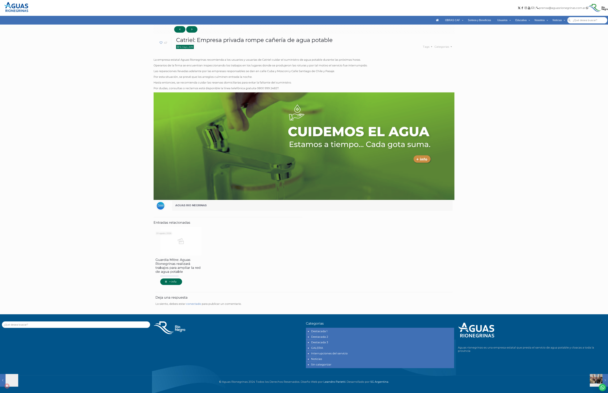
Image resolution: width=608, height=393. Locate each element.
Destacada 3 (319, 342)
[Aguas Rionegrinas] (16, 13)
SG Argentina (379, 381)
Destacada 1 (319, 331)
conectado (193, 303)
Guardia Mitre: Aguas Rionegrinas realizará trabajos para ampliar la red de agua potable (178, 266)
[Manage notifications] (7, 386)
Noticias (316, 359)
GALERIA (317, 347)
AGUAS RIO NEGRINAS (191, 205)
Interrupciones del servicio (329, 353)
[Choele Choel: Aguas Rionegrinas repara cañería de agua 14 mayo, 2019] (9, 380)
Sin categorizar (321, 364)
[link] (453, 26)
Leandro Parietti (334, 381)
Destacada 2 (319, 336)
